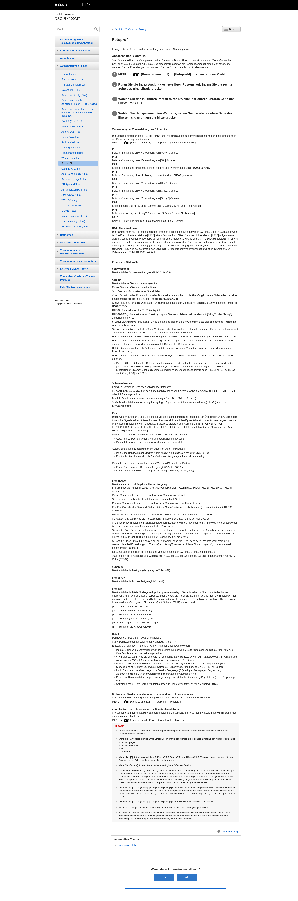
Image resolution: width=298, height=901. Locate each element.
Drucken (233, 29)
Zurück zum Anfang (136, 29)
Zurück (118, 29)
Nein (187, 877)
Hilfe (86, 4)
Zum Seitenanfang (229, 831)
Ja (164, 877)
